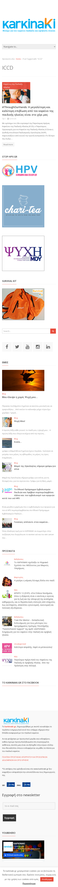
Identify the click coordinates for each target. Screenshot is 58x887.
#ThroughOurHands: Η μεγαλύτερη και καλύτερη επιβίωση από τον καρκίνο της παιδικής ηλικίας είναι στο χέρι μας (28, 110)
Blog (4, 394)
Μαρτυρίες (18, 577)
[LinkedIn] (48, 346)
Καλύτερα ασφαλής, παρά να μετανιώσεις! (33, 647)
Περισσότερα (29, 883)
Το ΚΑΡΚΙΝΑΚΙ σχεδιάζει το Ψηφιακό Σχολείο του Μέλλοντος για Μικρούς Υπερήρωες (31, 565)
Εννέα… (18, 442)
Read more (8, 144)
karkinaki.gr (10, 726)
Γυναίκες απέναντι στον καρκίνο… (31, 522)
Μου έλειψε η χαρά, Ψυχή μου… (20, 397)
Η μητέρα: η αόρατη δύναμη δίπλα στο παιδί (34, 580)
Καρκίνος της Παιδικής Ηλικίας (13, 85)
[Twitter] (17, 346)
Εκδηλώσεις (18, 559)
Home (18, 59)
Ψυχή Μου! (19, 421)
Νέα (15, 590)
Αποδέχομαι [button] (47, 879)
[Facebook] (7, 346)
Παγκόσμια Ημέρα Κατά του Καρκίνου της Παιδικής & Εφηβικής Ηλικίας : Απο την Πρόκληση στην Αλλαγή (33, 662)
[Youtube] (27, 346)
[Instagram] (38, 346)
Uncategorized (20, 644)
